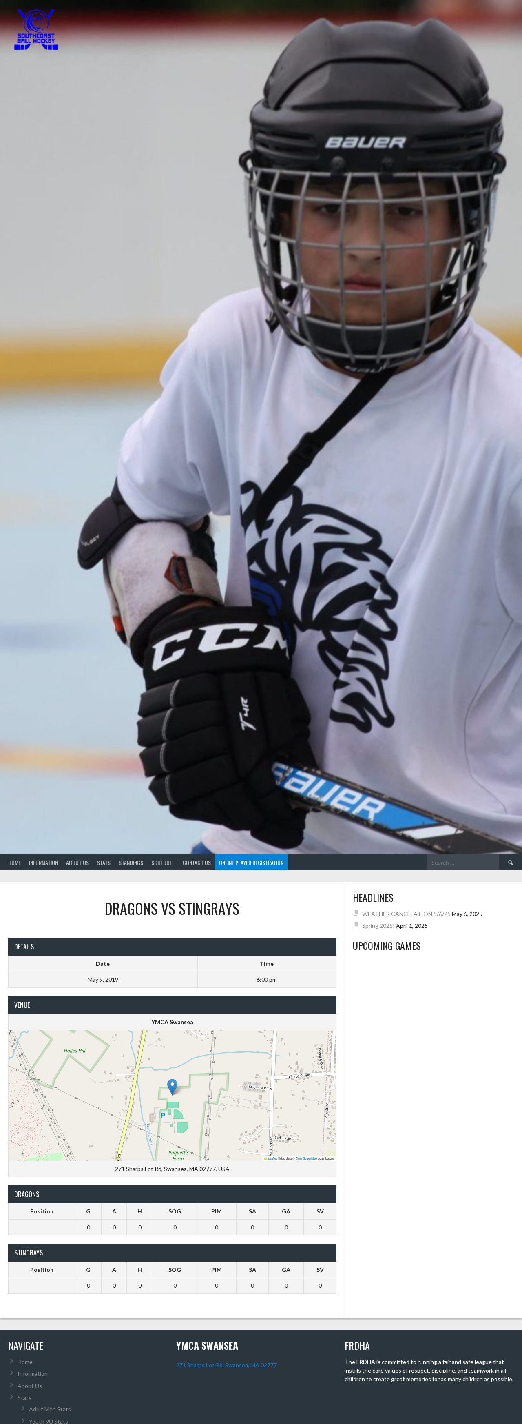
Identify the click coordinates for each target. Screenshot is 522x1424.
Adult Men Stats (50, 1409)
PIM (216, 1211)
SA (252, 1211)
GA (286, 1211)
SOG (174, 1211)
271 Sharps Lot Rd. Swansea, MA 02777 (226, 1365)
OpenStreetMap (306, 1158)
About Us (77, 862)
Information (43, 862)
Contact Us (197, 862)
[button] (172, 1087)
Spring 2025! (378, 925)
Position (41, 1211)
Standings (131, 862)
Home (14, 862)
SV (320, 1211)
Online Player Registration (251, 862)
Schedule (163, 862)
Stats (104, 862)
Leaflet (272, 1158)
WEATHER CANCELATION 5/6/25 (406, 913)
